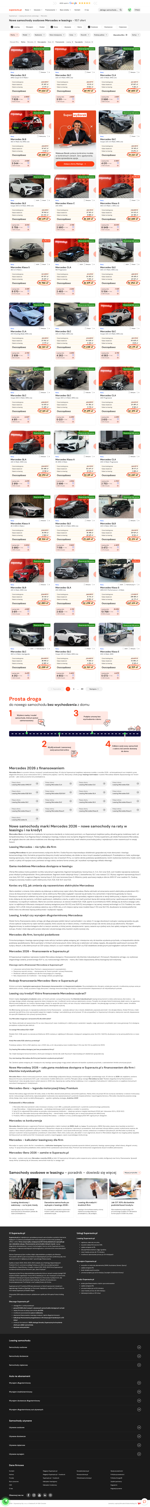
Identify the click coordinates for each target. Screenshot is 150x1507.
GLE (22, 877)
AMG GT (113, 877)
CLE (108, 874)
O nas (87, 10)
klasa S (49, 877)
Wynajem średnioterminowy (20, 1392)
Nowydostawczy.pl (83, 1471)
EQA (49, 880)
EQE (53, 880)
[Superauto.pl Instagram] (34, 1495)
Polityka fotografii (116, 1478)
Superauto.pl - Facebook (51, 1478)
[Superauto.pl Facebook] (28, 1495)
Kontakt (77, 10)
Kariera (11, 1474)
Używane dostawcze (17, 1436)
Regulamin (114, 1485)
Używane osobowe (16, 1427)
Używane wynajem (16, 1454)
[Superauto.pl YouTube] (39, 1495)
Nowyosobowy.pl (82, 1474)
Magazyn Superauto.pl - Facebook (54, 1474)
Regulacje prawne (116, 1488)
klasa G (71, 877)
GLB (108, 872)
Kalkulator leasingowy (50, 1481)
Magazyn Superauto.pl (50, 1471)
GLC (94, 874)
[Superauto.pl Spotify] (50, 1495)
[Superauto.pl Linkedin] (45, 1495)
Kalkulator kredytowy (50, 1485)
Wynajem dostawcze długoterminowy (24, 1401)
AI (56, 196)
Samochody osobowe (18, 1347)
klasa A (91, 872)
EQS (69, 880)
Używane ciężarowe (17, 1445)
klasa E (138, 874)
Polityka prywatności (117, 1474)
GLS (54, 877)
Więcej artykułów (131, 1173)
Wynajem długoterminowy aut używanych (26, 1409)
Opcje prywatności (117, 1471)
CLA (96, 872)
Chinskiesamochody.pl (84, 1478)
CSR (10, 1485)
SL (129, 877)
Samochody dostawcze (18, 1356)
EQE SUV (59, 880)
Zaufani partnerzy (116, 1481)
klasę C (77, 874)
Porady (11, 1478)
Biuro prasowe (14, 1481)
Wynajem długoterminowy (20, 1383)
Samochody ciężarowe (18, 1365)
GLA (100, 872)
